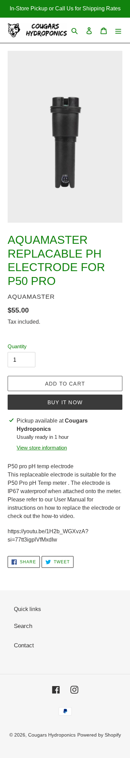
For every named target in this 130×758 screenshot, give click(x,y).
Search (23, 626)
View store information (42, 448)
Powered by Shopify (99, 735)
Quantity (17, 346)
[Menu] (118, 30)
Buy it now (65, 402)
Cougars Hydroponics (52, 735)
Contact (24, 645)
